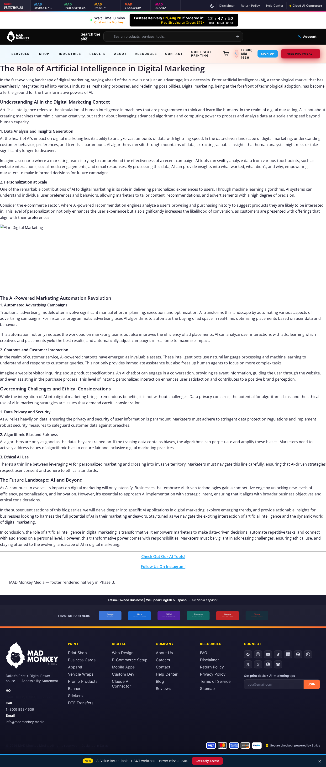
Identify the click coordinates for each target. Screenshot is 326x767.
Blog (160, 681)
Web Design (122, 652)
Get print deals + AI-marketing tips (269, 676)
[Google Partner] (110, 615)
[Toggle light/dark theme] (212, 6)
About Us (164, 652)
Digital (119, 644)
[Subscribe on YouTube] (268, 654)
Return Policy (250, 5)
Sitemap (207, 688)
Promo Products (82, 681)
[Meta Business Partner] (139, 615)
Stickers (75, 695)
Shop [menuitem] (44, 54)
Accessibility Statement (39, 681)
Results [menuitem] (97, 54)
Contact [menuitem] (174, 54)
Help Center (275, 5)
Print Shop (77, 652)
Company (165, 644)
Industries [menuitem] (70, 54)
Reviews (163, 688)
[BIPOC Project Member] (169, 615)
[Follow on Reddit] (268, 664)
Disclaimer (227, 5)
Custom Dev (123, 674)
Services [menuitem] (20, 54)
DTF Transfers (80, 702)
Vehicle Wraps (80, 674)
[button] (107, 20)
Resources (210, 644)
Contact (163, 667)
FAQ (203, 652)
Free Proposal (300, 53)
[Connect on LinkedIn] (288, 654)
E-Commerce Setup (129, 659)
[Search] (237, 36)
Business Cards (81, 659)
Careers (163, 659)
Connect (253, 644)
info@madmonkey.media (25, 722)
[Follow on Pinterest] (298, 654)
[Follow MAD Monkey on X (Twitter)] (248, 664)
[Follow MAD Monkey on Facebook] (248, 654)
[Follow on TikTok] (278, 654)
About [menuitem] (120, 54)
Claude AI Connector (121, 683)
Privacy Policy (213, 674)
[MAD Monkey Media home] (18, 36)
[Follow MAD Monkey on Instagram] (258, 654)
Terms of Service (215, 681)
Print (73, 644)
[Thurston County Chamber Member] (198, 615)
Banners (75, 688)
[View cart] (226, 54)
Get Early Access (207, 761)
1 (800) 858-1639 (20, 709)
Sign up (267, 53)
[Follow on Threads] (258, 664)
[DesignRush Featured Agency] (227, 615)
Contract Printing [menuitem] (201, 53)
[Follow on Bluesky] (278, 664)
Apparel (75, 667)
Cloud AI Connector (307, 5)
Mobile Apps (123, 667)
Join (312, 684)
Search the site (90, 36)
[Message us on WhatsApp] (308, 654)
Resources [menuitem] (146, 54)
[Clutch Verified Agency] (257, 615)
